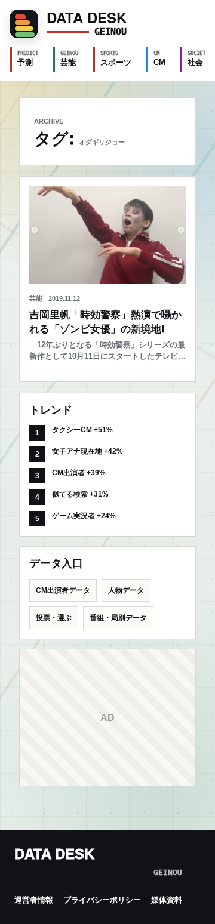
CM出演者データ (63, 590)
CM (159, 58)
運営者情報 (33, 899)
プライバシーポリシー (102, 899)
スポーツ (115, 58)
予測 (27, 58)
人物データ (126, 590)
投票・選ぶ (54, 618)
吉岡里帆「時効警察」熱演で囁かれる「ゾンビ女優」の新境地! (105, 322)
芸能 (69, 58)
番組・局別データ (118, 618)
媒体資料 (166, 899)
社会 (198, 58)
